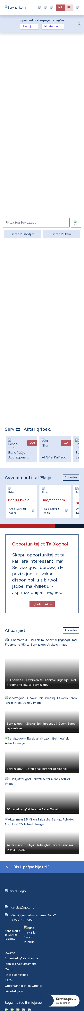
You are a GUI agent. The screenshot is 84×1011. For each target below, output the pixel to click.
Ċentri (9, 969)
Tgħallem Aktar (42, 604)
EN (69, 7)
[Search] (76, 222)
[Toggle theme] (45, 7)
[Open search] (51, 7)
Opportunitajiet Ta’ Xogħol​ (23, 986)
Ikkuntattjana (14, 991)
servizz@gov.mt (22, 907)
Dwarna (10, 953)
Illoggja (29, 26)
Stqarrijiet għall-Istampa (21, 958)
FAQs (9, 980)
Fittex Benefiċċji (16, 975)
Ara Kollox (71, 477)
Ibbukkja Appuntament (20, 964)
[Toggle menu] (77, 7)
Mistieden (52, 26)
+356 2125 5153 (22, 920)
